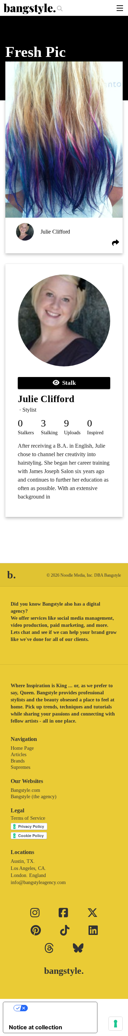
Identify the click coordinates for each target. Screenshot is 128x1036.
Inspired (95, 432)
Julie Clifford (55, 232)
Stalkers (26, 432)
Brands (18, 761)
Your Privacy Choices (57, 1008)
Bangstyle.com (25, 790)
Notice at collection (35, 1027)
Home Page (22, 748)
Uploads (72, 432)
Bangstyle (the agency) (34, 796)
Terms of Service (28, 818)
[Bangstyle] (30, 9)
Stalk (67, 382)
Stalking (49, 432)
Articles (18, 754)
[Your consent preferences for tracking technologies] (115, 1023)
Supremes (20, 767)
